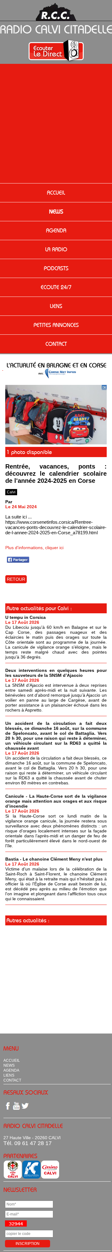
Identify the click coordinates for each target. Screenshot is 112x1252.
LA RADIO (56, 249)
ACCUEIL (56, 192)
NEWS (56, 211)
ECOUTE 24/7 (56, 287)
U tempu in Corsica (25, 617)
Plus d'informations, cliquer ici (34, 547)
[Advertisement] (56, 124)
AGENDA (56, 230)
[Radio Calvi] (55, 442)
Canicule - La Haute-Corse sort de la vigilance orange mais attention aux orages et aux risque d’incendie (55, 801)
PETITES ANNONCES (56, 325)
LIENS (56, 306)
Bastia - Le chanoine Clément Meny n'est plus (54, 859)
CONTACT (56, 344)
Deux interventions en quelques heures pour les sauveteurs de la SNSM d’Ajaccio (55, 673)
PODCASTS (56, 268)
